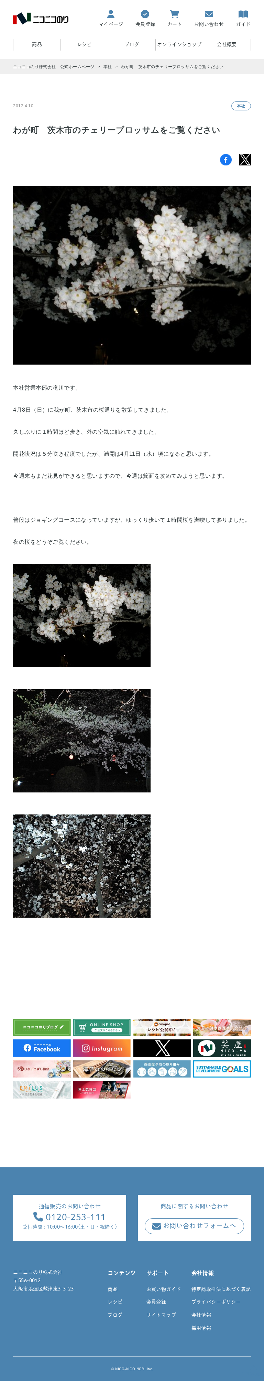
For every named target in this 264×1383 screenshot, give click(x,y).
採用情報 (201, 1328)
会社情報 (201, 1314)
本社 (241, 106)
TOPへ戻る (253, 1374)
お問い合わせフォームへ (198, 1225)
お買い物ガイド (163, 1289)
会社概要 (227, 44)
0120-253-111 (74, 1217)
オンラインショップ (179, 44)
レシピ (84, 44)
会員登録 (156, 1301)
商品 (113, 1289)
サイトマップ (161, 1314)
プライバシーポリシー (216, 1301)
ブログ (131, 44)
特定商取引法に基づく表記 (221, 1289)
